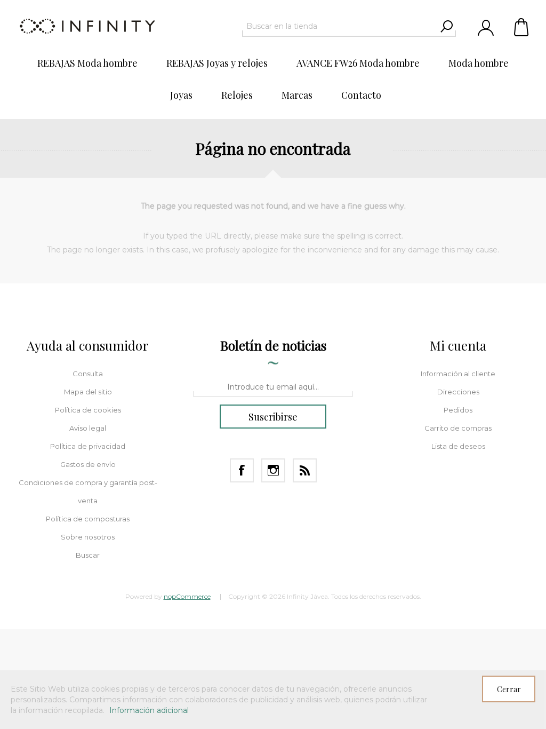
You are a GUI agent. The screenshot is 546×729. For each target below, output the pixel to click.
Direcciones (458, 391)
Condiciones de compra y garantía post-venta (88, 491)
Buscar (88, 555)
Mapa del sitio (88, 391)
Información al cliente (458, 373)
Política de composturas (88, 518)
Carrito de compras (522, 26)
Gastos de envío (88, 464)
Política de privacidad (87, 446)
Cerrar (509, 689)
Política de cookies (88, 410)
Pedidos (458, 410)
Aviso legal (87, 428)
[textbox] (339, 26)
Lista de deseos (458, 446)
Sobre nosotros (88, 537)
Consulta (88, 373)
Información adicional (149, 710)
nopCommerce (187, 596)
